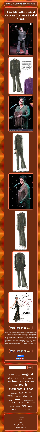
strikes (18, 406)
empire (32, 396)
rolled (21, 381)
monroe (20, 410)
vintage (10, 395)
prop (30, 388)
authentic (30, 402)
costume (12, 406)
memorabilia (17, 388)
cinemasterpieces (28, 400)
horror (10, 400)
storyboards (13, 381)
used (14, 409)
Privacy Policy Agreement (21, 425)
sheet (8, 403)
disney (25, 396)
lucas (11, 375)
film (15, 385)
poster (18, 399)
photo (23, 403)
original (27, 374)
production (18, 396)
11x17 (24, 379)
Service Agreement (21, 427)
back (21, 393)
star (10, 378)
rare (24, 405)
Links (20, 419)
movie (23, 384)
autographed (29, 381)
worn (18, 375)
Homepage (21, 417)
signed (31, 378)
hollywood (16, 403)
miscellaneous (14, 393)
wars (28, 392)
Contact (21, 422)
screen (17, 378)
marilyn (30, 406)
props (27, 409)
